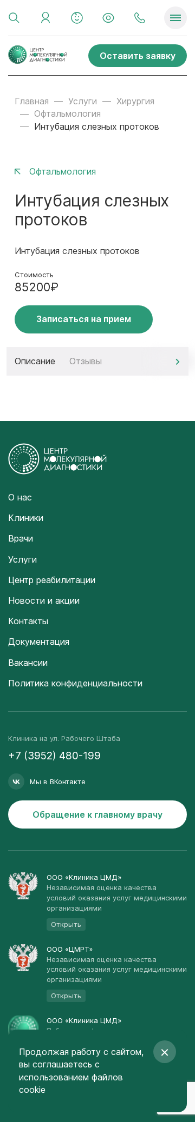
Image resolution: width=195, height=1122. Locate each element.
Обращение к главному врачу (97, 814)
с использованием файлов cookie (71, 1076)
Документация (38, 641)
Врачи (20, 538)
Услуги (82, 101)
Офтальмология (67, 113)
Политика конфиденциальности (75, 683)
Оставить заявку (138, 55)
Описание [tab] (35, 361)
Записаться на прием (83, 318)
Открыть (66, 924)
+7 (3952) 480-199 (54, 756)
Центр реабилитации (51, 580)
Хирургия (135, 101)
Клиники (25, 517)
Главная (32, 101)
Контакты (28, 621)
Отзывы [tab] (85, 361)
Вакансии (28, 662)
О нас (20, 497)
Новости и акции (44, 600)
